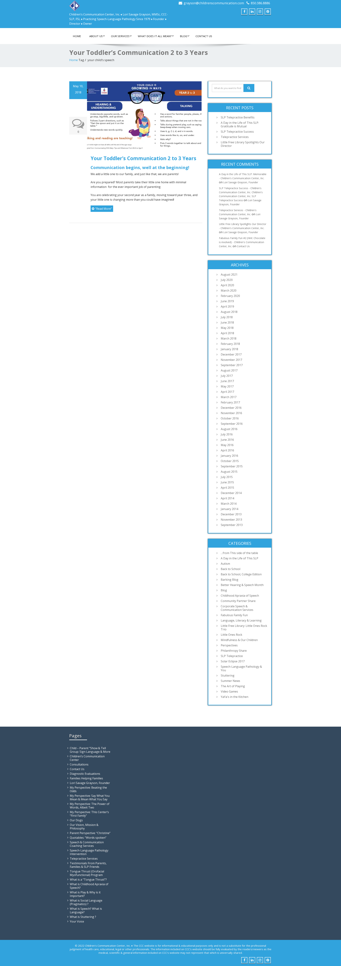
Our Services (120, 36)
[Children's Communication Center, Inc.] (74, 5)
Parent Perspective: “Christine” (90, 833)
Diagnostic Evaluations (85, 774)
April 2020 (227, 285)
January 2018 (229, 349)
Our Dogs (76, 820)
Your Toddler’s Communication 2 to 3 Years (143, 158)
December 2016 (231, 407)
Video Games (229, 691)
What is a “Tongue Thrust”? (88, 879)
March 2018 (228, 338)
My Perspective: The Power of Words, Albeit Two (89, 805)
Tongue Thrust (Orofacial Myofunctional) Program (87, 873)
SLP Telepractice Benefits (238, 117)
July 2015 (227, 477)
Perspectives (229, 645)
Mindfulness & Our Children (239, 640)
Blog (183, 36)
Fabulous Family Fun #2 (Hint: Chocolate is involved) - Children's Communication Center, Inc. (242, 242)
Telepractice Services (235, 137)
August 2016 (229, 429)
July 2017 (227, 376)
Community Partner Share (238, 601)
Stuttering (227, 675)
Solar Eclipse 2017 (233, 661)
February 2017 (230, 402)
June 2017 (227, 381)
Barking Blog (229, 579)
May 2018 (227, 328)
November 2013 (231, 519)
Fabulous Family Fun (234, 615)
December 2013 (231, 514)
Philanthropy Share (234, 650)
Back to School (230, 569)
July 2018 (227, 317)
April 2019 (227, 306)
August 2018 (229, 312)
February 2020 (230, 296)
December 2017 (231, 354)
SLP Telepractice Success (237, 131)
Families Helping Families (86, 778)
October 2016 (230, 418)
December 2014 (231, 493)
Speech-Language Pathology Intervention (89, 852)
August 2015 (229, 471)
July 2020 (227, 280)
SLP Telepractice (232, 656)
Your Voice (77, 921)
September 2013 (232, 525)
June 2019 (227, 301)
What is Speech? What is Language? (86, 910)
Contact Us (204, 36)
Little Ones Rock (231, 634)
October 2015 (230, 461)
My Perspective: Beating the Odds (88, 789)
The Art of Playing (233, 686)
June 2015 (227, 482)
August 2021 (229, 274)
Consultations (79, 764)
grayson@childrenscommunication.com (214, 3)
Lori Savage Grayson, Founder (240, 182)
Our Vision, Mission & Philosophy (84, 826)
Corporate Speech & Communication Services (237, 608)
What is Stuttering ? (83, 917)
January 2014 (229, 509)
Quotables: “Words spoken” (88, 838)
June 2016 (227, 439)
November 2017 (231, 360)
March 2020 (228, 290)
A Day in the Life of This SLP (239, 558)
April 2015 (227, 487)
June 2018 (227, 322)
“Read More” (103, 209)
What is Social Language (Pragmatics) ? (86, 902)
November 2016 (231, 413)
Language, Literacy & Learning (241, 620)
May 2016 (227, 445)
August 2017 (229, 370)
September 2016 (232, 423)
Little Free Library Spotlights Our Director (243, 144)
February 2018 (230, 344)
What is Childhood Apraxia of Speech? (89, 886)
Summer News (230, 681)
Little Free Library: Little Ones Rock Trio (244, 627)
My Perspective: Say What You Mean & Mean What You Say (90, 797)
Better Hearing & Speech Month (242, 585)
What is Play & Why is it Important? (85, 894)
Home (77, 36)
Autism (225, 563)
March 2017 (228, 397)
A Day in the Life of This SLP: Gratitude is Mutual (240, 124)
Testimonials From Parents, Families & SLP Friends (88, 865)
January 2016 (229, 455)
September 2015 (232, 466)
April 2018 (227, 333)
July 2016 (227, 434)
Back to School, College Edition (241, 574)
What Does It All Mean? (155, 36)
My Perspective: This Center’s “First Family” (89, 814)
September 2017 (232, 365)
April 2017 (227, 392)
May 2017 (227, 386)
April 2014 (227, 498)
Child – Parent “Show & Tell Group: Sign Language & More (90, 750)
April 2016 (227, 450)
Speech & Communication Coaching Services (87, 844)
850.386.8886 (260, 3)
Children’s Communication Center (87, 758)
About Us (96, 36)
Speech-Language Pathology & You (241, 668)
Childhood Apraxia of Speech (240, 595)
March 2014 (228, 503)
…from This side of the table (239, 553)
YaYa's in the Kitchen (234, 697)
